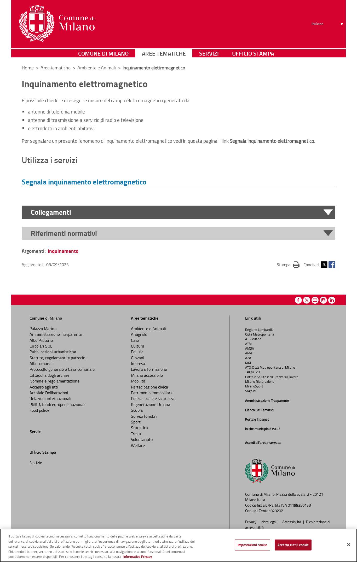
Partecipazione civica (149, 387)
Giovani (137, 358)
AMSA (249, 348)
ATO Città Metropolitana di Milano (270, 367)
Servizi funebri (144, 416)
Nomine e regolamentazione (54, 381)
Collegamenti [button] (51, 212)
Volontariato (142, 439)
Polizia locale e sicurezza (152, 398)
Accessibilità (292, 521)
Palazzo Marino (43, 328)
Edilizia (137, 352)
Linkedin (331, 300)
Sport (136, 422)
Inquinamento (63, 250)
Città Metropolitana (259, 334)
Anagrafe (139, 334)
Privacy (251, 521)
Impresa (138, 363)
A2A (248, 357)
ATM (248, 343)
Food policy (39, 410)
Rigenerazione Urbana (150, 404)
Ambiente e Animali (97, 67)
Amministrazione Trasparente (56, 334)
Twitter (324, 264)
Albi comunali (42, 363)
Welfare (138, 445)
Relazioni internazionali (50, 398)
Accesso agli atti (44, 387)
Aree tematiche (164, 53)
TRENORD (252, 372)
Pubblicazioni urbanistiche (53, 352)
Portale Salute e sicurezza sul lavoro (271, 376)
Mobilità (138, 381)
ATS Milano (253, 339)
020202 (276, 510)
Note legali (269, 521)
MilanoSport (254, 386)
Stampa (288, 264)
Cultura (137, 346)
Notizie (36, 462)
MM (248, 362)
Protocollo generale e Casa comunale (62, 369)
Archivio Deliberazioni (49, 393)
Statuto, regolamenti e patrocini (58, 358)
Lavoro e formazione (149, 369)
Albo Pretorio (41, 340)
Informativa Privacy (137, 556)
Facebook (332, 264)
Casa (135, 340)
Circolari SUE (41, 346)
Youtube (315, 300)
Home (28, 67)
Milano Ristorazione (259, 381)
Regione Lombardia (259, 329)
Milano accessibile (147, 375)
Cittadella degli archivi (49, 375)
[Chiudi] (348, 545)
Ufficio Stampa (253, 53)
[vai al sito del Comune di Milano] (57, 23)
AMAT (249, 353)
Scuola (137, 410)
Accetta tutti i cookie (293, 544)
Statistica (139, 428)
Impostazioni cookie (252, 544)
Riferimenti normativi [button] (64, 233)
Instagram (323, 300)
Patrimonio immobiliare (151, 393)
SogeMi (250, 390)
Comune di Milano (103, 53)
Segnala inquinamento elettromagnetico (84, 181)
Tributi (136, 434)
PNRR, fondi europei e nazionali (57, 404)
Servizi (209, 53)
